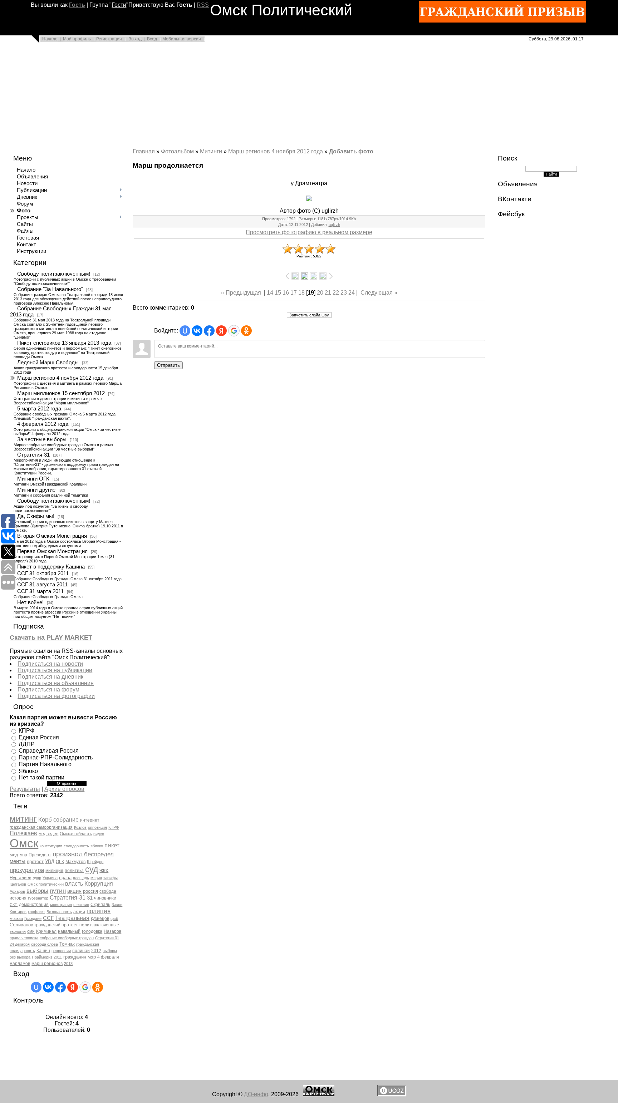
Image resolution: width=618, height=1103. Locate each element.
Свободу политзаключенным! (53, 274)
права (65, 877)
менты (17, 861)
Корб (45, 819)
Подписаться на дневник (50, 677)
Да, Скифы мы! (35, 516)
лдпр (37, 878)
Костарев (18, 912)
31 (90, 898)
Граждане (32, 918)
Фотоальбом (177, 151)
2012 (96, 950)
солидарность (76, 846)
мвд (14, 854)
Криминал (46, 931)
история (18, 898)
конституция (51, 846)
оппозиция (97, 827)
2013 (68, 963)
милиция (54, 870)
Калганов (18, 884)
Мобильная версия (181, 38)
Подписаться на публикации (55, 670)
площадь (81, 878)
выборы (37, 890)
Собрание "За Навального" (50, 289)
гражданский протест (56, 924)
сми (31, 931)
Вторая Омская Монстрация (52, 536)
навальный (69, 931)
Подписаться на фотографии (56, 696)
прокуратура (27, 869)
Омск (24, 843)
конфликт (36, 912)
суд (91, 869)
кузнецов (100, 918)
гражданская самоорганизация (41, 827)
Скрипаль (100, 904)
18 (301, 293)
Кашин (43, 950)
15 (278, 293)
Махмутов (75, 861)
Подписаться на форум (48, 689)
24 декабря (20, 944)
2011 (58, 957)
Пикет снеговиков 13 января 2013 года (64, 343)
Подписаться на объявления (56, 683)
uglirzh (334, 224)
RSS (203, 5)
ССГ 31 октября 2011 (43, 573)
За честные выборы (42, 439)
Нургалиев (20, 877)
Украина (50, 878)
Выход (135, 38)
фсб (114, 918)
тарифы (110, 878)
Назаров (112, 931)
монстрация (61, 904)
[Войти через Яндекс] (72, 987)
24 (351, 293)
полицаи (81, 950)
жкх (103, 870)
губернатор (38, 898)
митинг (23, 818)
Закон (117, 904)
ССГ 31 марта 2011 (40, 591)
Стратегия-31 (33, 455)
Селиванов (21, 924)
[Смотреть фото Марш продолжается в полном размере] (309, 198)
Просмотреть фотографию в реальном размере (309, 232)
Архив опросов (64, 789)
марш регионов (47, 963)
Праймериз (42, 957)
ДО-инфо (256, 1094)
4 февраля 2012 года (42, 424)
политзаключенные (99, 924)
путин (58, 890)
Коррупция (98, 884)
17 (293, 293)
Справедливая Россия (49, 751)
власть (74, 884)
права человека (24, 938)
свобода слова (44, 944)
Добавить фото (351, 151)
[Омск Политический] (318, 1094)
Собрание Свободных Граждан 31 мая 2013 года (61, 311)
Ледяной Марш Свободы (48, 362)
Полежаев (23, 833)
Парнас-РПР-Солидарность (56, 757)
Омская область (76, 833)
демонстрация (34, 904)
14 (270, 293)
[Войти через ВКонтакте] (48, 987)
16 (286, 293)
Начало (50, 38)
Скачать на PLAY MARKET (51, 637)
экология (18, 931)
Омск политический (46, 884)
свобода (107, 891)
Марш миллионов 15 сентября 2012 (61, 393)
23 (343, 293)
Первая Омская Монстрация (52, 551)
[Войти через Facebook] (60, 987)
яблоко (96, 846)
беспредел (99, 854)
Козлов (80, 827)
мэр (23, 854)
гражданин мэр (79, 957)
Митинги (211, 151)
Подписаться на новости (50, 664)
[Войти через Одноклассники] (97, 987)
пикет (111, 845)
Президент (40, 854)
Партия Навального (45, 764)
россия (90, 891)
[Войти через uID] (36, 987)
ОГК (60, 861)
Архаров (17, 891)
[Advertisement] (214, 97)
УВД (49, 861)
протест (35, 861)
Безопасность (59, 912)
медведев (48, 833)
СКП (14, 904)
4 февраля (108, 957)
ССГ (48, 918)
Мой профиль (77, 38)
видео (98, 834)
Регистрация (109, 38)
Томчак (67, 944)
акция (74, 891)
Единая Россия (39, 737)
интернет (89, 820)
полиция (99, 911)
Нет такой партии (41, 777)
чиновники (105, 898)
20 (320, 293)
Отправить (168, 365)
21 (328, 293)
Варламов (20, 963)
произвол (68, 854)
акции (79, 911)
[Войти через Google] (85, 987)
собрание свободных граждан (67, 938)
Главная (144, 151)
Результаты (25, 789)
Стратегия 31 (107, 938)
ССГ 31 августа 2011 (42, 584)
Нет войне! (30, 602)
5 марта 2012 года (39, 409)
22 (336, 293)
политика (74, 870)
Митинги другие (36, 490)
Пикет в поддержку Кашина (51, 567)
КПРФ (26, 731)
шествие (81, 904)
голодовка (92, 931)
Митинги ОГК (33, 479)
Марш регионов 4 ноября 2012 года (60, 378)
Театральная (72, 918)
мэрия (96, 878)
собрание (66, 820)
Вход (152, 38)
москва (16, 918)
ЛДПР (27, 744)
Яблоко (28, 771)
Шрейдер (95, 862)
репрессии (61, 951)
